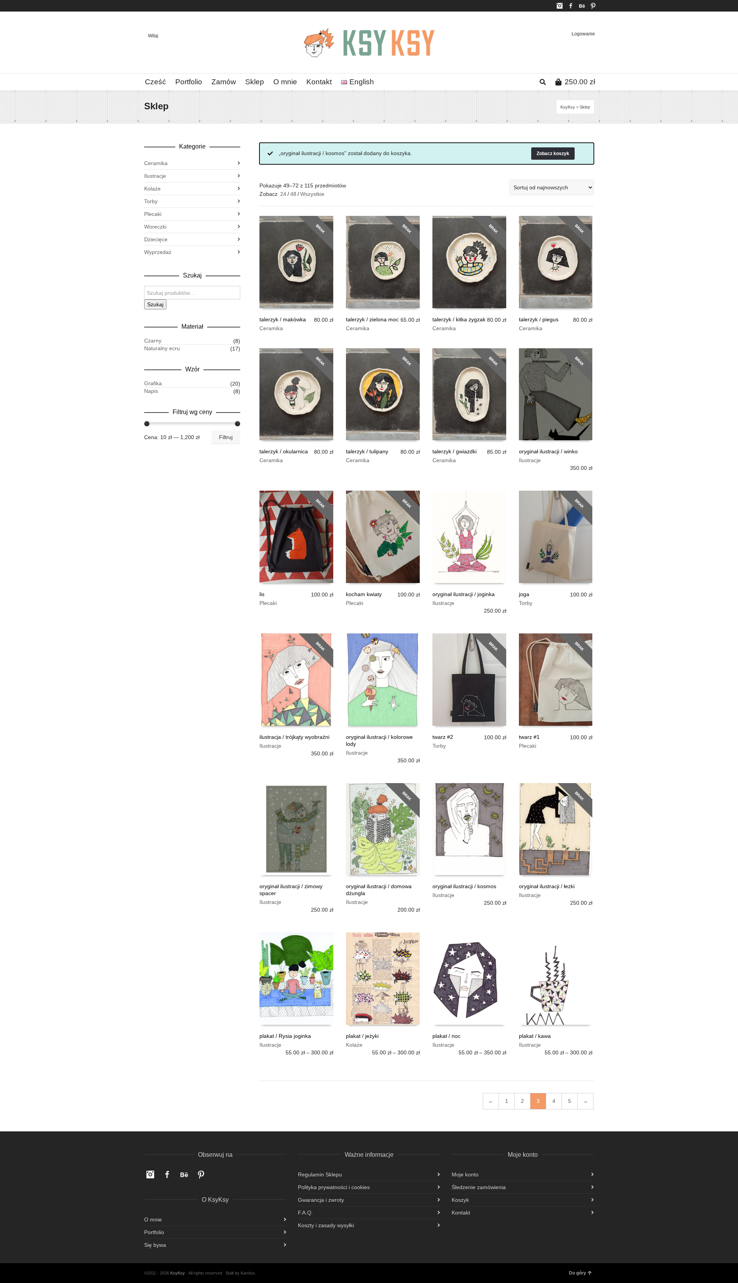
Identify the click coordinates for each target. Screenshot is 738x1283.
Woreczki (155, 227)
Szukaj (155, 304)
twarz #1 (529, 737)
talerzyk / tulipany (367, 451)
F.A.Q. (305, 1212)
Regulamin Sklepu (320, 1174)
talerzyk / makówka (282, 319)
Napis (151, 391)
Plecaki (268, 603)
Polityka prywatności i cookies (334, 1187)
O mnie (153, 1219)
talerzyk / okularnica (283, 451)
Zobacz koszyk (553, 153)
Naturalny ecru (162, 348)
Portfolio (154, 1232)
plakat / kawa (535, 1036)
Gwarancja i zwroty (321, 1200)
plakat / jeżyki (362, 1036)
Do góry (577, 1273)
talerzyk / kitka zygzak (458, 319)
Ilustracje (530, 460)
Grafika (153, 383)
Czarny (152, 340)
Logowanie (583, 34)
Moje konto (465, 1174)
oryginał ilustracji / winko (548, 451)
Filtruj (226, 437)
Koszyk (460, 1200)
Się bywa (155, 1245)
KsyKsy (567, 107)
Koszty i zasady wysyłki (326, 1225)
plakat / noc (446, 1036)
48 (293, 194)
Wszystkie (312, 194)
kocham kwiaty (364, 594)
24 (283, 194)
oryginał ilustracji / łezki (547, 886)
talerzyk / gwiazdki (454, 451)
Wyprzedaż (157, 252)
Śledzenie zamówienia (479, 1187)
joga (524, 594)
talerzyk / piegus (538, 319)
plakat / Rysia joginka (285, 1036)
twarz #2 (442, 737)
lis (261, 594)
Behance (582, 5)
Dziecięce (156, 239)
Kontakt (461, 1212)
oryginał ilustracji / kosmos (464, 886)
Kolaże (354, 1045)
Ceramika (271, 328)
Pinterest (593, 5)
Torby (525, 603)
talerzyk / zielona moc (372, 319)
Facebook (570, 5)
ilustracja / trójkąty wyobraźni (294, 737)
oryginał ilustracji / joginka (463, 594)
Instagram (559, 5)
